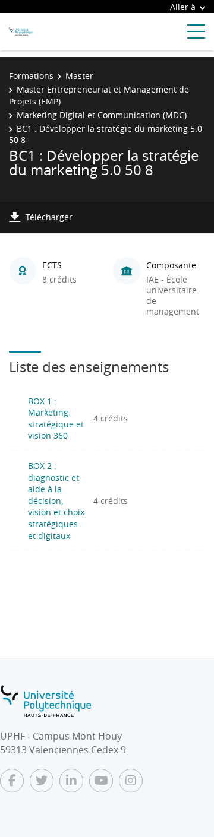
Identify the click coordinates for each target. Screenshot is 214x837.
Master (79, 75)
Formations (31, 75)
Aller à (183, 6)
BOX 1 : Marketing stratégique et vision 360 (56, 418)
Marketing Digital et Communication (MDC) (102, 115)
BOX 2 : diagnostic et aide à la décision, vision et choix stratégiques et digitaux (56, 500)
